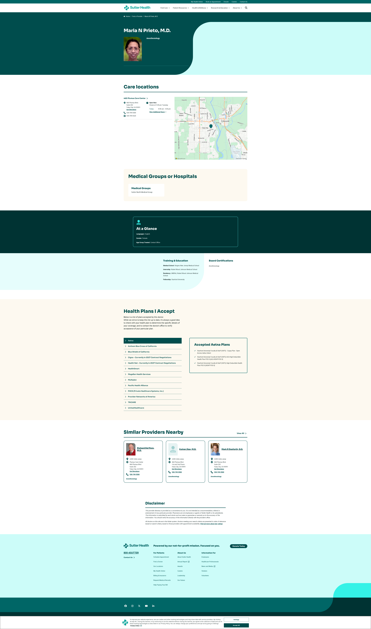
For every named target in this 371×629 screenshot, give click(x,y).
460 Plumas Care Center (135, 98)
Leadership (181, 575)
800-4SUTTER (131, 552)
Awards (180, 566)
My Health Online (197, 2)
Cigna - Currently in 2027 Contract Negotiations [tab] (149, 357)
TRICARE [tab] (132, 402)
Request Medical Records (162, 580)
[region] (210, 128)
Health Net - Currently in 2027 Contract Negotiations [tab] (152, 363)
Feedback (244, 158)
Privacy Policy (136, 625)
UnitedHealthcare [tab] (136, 408)
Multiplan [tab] (132, 380)
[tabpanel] (218, 355)
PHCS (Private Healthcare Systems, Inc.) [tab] (146, 391)
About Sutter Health (184, 557)
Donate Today (238, 546)
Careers (234, 2)
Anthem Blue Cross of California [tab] (142, 346)
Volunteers (205, 575)
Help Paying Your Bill (160, 585)
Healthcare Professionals (210, 562)
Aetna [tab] (130, 341)
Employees (205, 557)
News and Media (209, 566)
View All (240, 433)
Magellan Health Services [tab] (139, 374)
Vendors (204, 571)
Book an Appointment (213, 2)
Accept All (236, 625)
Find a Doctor (158, 562)
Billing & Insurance (159, 575)
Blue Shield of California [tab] (138, 352)
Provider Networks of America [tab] (141, 397)
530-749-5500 (131, 113)
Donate (226, 2)
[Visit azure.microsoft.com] (180, 158)
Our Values (181, 580)
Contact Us (243, 2)
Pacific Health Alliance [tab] (138, 385)
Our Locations (158, 566)
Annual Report (183, 562)
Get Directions (131, 110)
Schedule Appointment (161, 557)
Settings (236, 619)
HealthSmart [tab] (133, 369)
